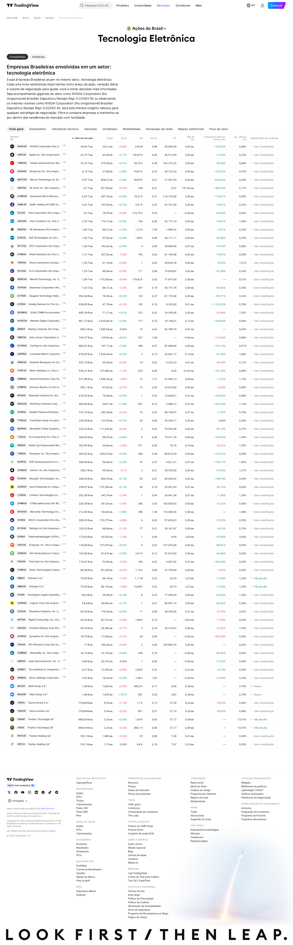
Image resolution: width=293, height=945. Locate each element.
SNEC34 (22, 337)
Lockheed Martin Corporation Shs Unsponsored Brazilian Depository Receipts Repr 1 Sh (46, 353)
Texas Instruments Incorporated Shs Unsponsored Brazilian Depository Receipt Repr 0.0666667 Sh (45, 262)
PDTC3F (22, 736)
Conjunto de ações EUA (141, 833)
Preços (132, 786)
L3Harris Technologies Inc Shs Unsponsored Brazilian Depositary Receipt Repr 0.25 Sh (45, 495)
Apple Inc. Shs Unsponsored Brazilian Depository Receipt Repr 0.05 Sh (45, 154)
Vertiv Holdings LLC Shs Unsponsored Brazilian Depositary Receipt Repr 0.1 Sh (45, 370)
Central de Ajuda (137, 855)
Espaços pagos (199, 840)
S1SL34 (22, 611)
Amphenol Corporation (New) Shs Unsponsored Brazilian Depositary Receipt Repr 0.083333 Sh (46, 287)
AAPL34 (22, 154)
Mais (199, 5)
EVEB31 (22, 669)
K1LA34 (22, 271)
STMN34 (22, 503)
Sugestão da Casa (201, 819)
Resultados (82, 847)
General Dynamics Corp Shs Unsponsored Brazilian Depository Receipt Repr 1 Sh (46, 378)
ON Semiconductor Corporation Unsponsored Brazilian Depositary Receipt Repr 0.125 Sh (46, 553)
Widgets (245, 782)
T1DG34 (22, 420)
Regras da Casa (199, 797)
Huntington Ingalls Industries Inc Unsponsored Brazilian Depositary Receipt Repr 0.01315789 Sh (45, 594)
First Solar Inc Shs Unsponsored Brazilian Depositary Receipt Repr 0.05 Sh (45, 561)
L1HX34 (22, 495)
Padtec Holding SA (39, 735)
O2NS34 (22, 553)
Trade (194, 811)
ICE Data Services (45, 808)
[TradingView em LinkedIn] (36, 792)
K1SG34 (22, 478)
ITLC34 (21, 212)
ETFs (79, 796)
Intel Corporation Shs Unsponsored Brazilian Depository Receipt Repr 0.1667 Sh (45, 212)
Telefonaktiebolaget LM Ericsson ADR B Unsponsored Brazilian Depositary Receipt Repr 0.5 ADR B (45, 536)
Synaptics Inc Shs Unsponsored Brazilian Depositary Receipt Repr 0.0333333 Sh (45, 636)
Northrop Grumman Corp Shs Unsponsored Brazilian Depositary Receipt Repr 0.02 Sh (46, 403)
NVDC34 (22, 146)
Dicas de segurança (139, 909)
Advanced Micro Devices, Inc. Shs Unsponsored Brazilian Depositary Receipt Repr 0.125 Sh (46, 196)
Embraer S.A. (35, 578)
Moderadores (198, 801)
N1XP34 (22, 462)
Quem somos (135, 843)
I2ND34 (21, 661)
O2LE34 (22, 628)
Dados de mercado (138, 790)
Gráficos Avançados (252, 793)
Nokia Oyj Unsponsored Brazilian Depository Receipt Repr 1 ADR (45, 445)
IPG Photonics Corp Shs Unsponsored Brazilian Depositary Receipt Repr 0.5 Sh (45, 644)
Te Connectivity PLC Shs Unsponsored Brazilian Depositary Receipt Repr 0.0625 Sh (45, 436)
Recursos (133, 782)
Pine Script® (83, 880)
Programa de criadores (203, 793)
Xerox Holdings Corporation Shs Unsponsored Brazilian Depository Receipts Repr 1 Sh (45, 677)
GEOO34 (22, 229)
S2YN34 (22, 636)
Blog (130, 851)
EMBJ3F (22, 586)
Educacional (197, 815)
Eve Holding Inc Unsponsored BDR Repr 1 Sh (45, 669)
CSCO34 (22, 221)
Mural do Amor (199, 786)
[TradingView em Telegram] (43, 792)
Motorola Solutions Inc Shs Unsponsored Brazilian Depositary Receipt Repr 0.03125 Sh (45, 395)
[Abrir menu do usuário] (262, 5)
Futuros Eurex (135, 829)
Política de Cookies (138, 902)
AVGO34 (22, 171)
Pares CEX (82, 808)
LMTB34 (22, 354)
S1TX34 (22, 295)
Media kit (133, 862)
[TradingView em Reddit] (56, 792)
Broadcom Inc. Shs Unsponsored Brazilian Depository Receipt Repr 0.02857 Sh (46, 171)
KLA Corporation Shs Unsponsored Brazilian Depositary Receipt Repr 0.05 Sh (45, 270)
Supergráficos (84, 782)
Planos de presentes (139, 793)
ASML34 (22, 204)
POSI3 (21, 727)
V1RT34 (22, 370)
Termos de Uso (136, 891)
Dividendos (82, 851)
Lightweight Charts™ (252, 790)
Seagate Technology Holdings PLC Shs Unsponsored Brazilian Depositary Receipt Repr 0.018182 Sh (45, 295)
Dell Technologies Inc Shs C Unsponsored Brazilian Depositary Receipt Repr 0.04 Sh (45, 237)
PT (253, 5)
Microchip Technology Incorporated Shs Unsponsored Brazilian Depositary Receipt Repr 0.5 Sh (46, 511)
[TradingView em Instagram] (29, 792)
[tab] (17, 57)
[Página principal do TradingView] (23, 5)
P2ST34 (22, 545)
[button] (131, 5)
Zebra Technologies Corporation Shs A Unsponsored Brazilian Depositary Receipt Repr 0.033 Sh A (45, 569)
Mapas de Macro (85, 876)
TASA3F (22, 711)
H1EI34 (21, 520)
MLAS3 (21, 686)
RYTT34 (22, 246)
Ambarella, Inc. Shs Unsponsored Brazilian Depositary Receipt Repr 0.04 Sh (46, 652)
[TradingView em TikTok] (49, 792)
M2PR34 (22, 428)
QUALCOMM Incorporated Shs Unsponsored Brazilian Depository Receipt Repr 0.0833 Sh (46, 312)
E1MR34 (22, 387)
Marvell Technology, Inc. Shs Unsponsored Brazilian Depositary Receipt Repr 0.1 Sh (46, 279)
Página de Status (137, 917)
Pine (78, 815)
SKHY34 (22, 188)
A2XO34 (22, 486)
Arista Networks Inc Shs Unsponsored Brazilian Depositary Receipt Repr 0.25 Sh (45, 254)
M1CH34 (22, 511)
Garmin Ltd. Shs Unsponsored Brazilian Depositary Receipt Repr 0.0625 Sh (46, 470)
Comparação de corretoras (143, 811)
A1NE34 (22, 254)
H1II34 (21, 594)
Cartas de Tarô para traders (143, 876)
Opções (80, 873)
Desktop (81, 894)
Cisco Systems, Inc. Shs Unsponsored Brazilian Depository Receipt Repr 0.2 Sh (46, 221)
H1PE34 (22, 412)
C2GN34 (22, 603)
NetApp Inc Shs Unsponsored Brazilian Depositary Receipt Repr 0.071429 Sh (45, 528)
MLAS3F (22, 694)
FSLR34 (21, 561)
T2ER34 (22, 453)
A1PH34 (22, 287)
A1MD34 (22, 196)
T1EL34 (21, 437)
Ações (79, 793)
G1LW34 (22, 345)
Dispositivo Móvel (86, 891)
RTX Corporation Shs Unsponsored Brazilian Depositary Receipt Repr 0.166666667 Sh (45, 246)
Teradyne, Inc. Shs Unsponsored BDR (45, 453)
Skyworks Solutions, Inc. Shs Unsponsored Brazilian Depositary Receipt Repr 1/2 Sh (45, 611)
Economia (81, 843)
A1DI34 (21, 304)
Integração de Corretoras (255, 811)
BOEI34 (21, 329)
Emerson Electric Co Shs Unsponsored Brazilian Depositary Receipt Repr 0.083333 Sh (46, 387)
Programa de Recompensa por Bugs (148, 913)
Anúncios (246, 808)
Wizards (195, 833)
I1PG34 (21, 644)
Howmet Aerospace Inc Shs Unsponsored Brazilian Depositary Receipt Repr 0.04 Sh (46, 362)
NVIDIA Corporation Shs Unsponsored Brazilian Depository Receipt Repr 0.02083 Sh (46, 146)
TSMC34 (22, 163)
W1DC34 (22, 320)
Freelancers (197, 837)
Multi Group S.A (36, 686)
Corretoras (183, 5)
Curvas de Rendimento (89, 869)
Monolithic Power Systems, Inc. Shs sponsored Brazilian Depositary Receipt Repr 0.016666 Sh (46, 428)
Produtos (122, 5)
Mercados (163, 5)
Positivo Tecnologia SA (40, 719)
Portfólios (81, 865)
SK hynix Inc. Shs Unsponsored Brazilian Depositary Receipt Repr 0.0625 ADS (45, 187)
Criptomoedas (84, 804)
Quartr (53, 831)
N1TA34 (22, 528)
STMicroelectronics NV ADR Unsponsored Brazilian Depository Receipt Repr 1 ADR (46, 503)
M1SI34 (21, 395)
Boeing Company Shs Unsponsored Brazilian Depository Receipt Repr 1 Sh (45, 329)
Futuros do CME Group (140, 826)
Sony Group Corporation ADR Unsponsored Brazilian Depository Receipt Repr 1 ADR (45, 337)
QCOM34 (22, 312)
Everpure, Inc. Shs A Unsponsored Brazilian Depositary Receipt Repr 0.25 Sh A (45, 544)
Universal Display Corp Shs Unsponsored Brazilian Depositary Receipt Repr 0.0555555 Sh (45, 627)
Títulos (80, 800)
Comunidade (142, 5)
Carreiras (133, 858)
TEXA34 (22, 262)
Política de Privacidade (140, 898)
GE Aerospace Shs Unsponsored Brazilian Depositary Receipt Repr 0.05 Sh (46, 229)
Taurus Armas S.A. (38, 702)
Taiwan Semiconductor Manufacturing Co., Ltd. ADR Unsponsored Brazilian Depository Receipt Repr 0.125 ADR (46, 162)
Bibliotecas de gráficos (254, 786)
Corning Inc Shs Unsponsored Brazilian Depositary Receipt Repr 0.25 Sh (46, 345)
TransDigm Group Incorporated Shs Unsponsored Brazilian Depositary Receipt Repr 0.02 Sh (46, 420)
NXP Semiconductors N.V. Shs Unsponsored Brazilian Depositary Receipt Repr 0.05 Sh (45, 461)
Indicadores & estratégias (205, 829)
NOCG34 (22, 403)
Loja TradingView (137, 873)
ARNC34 (22, 362)
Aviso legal (134, 894)
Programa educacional (253, 819)
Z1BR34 (22, 569)
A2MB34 (22, 653)
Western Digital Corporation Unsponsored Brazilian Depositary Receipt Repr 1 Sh (46, 320)
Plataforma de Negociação (256, 797)
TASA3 (21, 702)
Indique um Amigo (201, 790)
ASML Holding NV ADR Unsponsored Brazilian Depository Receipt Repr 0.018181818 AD (46, 204)
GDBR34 (22, 379)
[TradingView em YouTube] (22, 792)
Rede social (197, 782)
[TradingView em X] (9, 792)
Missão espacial (136, 847)
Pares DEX (82, 811)
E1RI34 (21, 536)
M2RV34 (22, 279)
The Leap (133, 815)
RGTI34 (21, 619)
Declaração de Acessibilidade (144, 906)
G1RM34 (22, 470)
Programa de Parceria (253, 815)
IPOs (79, 855)
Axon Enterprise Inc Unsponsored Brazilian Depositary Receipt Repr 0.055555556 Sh (46, 486)
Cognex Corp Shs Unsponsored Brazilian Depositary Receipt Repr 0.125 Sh (46, 603)
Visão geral (134, 804)
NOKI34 (21, 445)
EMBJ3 (21, 578)
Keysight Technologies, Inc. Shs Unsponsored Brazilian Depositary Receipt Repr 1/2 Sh (45, 478)
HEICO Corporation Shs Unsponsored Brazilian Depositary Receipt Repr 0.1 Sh (45, 520)
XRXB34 (22, 677)
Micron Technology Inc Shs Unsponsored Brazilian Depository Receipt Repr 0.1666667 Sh (46, 179)
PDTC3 (21, 744)
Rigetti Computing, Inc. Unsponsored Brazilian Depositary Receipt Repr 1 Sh (45, 619)
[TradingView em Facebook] (16, 792)
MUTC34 (22, 179)
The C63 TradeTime (139, 880)
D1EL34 (22, 237)
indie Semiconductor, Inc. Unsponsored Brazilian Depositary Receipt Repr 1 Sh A (45, 661)
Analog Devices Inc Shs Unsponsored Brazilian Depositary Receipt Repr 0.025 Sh (45, 304)
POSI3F (21, 719)
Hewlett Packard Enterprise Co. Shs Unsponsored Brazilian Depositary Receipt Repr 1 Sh (45, 412)
